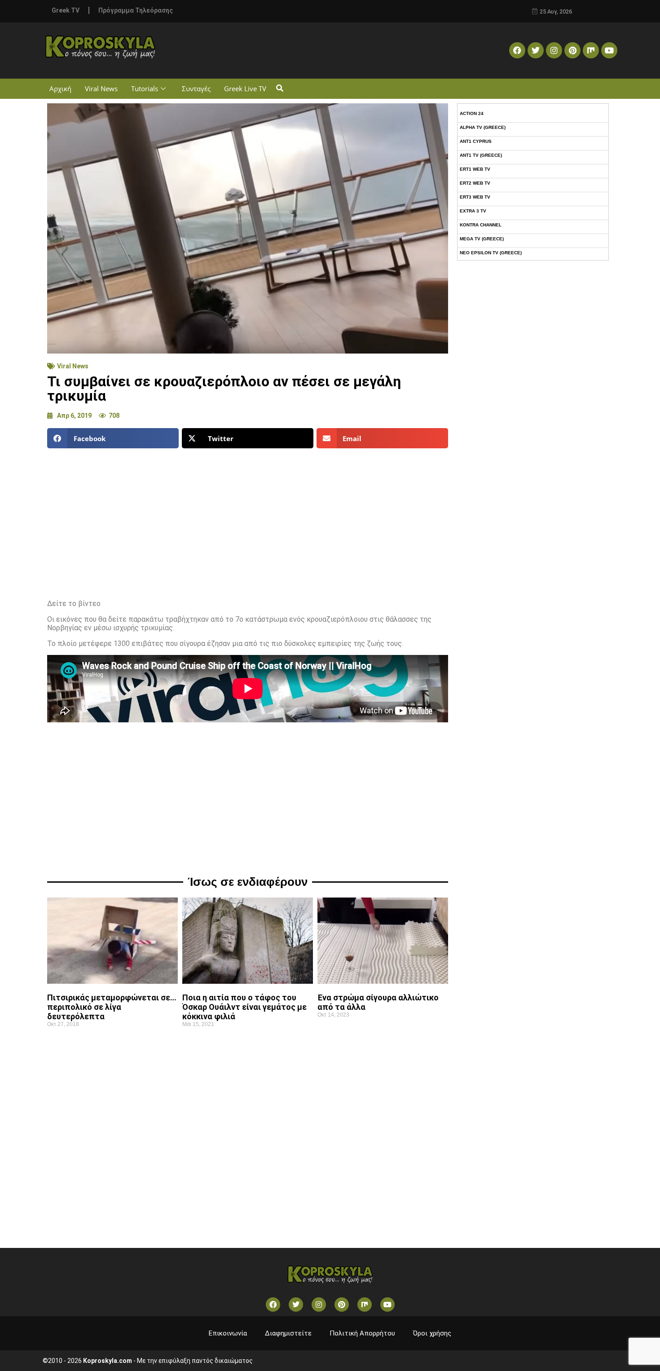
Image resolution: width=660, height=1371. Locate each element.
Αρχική (60, 88)
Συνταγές (196, 88)
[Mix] (591, 50)
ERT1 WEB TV (475, 169)
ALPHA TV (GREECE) (483, 127)
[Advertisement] (247, 520)
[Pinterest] (572, 50)
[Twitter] (536, 50)
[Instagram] (554, 50)
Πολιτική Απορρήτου (362, 1333)
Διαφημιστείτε (288, 1333)
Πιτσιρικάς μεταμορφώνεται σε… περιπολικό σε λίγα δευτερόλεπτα (111, 1007)
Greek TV (65, 10)
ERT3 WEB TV (475, 197)
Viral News (101, 88)
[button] (279, 88)
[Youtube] (609, 50)
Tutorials (144, 88)
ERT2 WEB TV (475, 183)
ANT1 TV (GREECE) (481, 155)
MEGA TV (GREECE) (482, 238)
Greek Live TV (245, 88)
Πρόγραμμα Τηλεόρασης (135, 10)
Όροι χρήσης (432, 1333)
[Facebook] (517, 50)
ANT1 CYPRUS (476, 141)
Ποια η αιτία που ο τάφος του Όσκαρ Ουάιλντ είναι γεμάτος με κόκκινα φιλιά (244, 1007)
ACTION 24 (472, 113)
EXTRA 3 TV (473, 210)
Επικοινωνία (228, 1333)
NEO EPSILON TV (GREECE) (491, 252)
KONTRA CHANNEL (481, 224)
